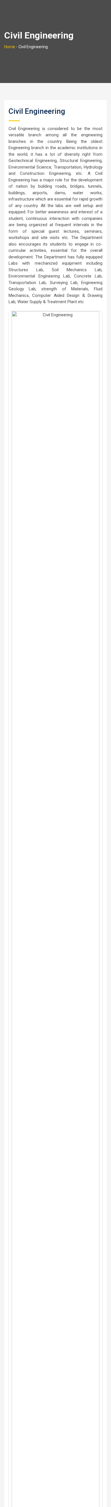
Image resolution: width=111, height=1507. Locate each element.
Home (9, 46)
